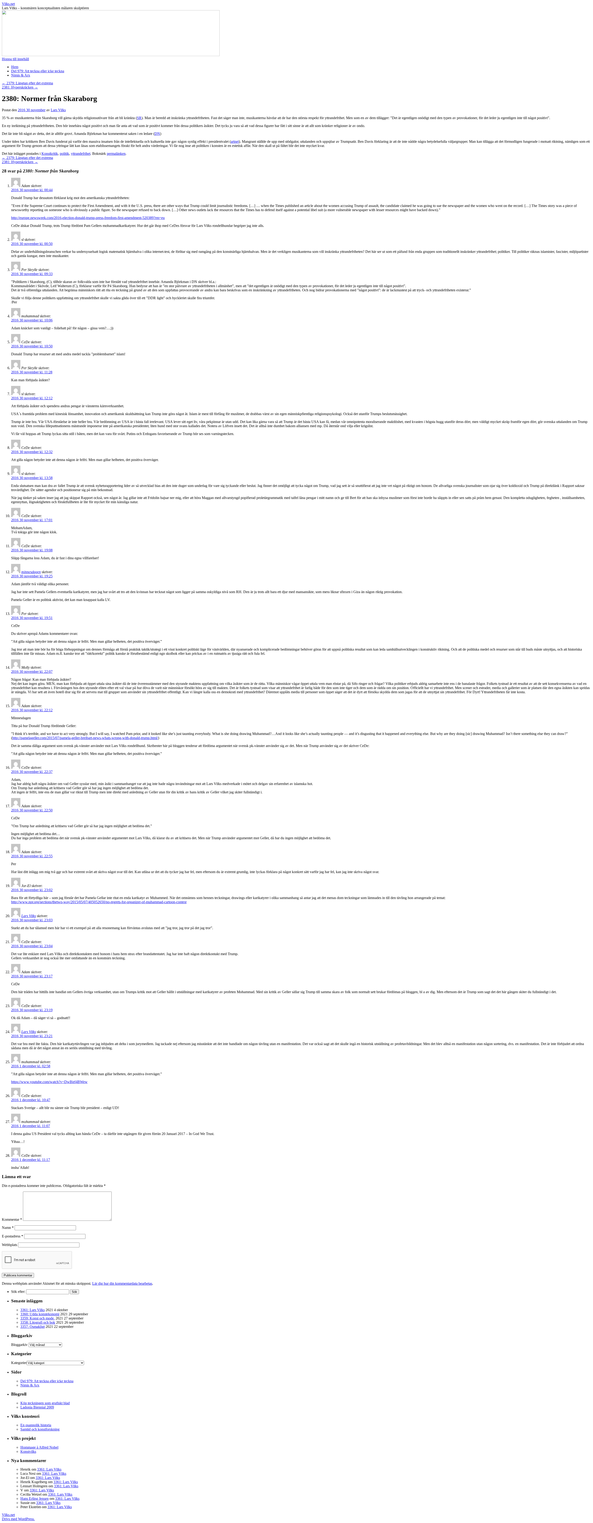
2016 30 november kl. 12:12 (32, 398)
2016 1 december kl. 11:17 (30, 1160)
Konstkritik (49, 154)
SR (139, 118)
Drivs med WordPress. (18, 1519)
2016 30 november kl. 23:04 (32, 946)
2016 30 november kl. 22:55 (32, 856)
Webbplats (9, 1245)
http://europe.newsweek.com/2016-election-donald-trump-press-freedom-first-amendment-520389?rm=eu (88, 218)
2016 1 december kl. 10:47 (30, 1100)
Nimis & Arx (20, 75)
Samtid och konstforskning (40, 1429)
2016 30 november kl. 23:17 (32, 976)
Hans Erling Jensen (34, 1499)
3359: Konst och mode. (37, 1318)
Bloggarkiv (19, 1345)
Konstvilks (28, 1451)
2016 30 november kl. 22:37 (32, 772)
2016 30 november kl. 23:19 (32, 1010)
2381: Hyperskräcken (20, 87)
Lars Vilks (58, 110)
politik (64, 154)
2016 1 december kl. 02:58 (30, 1066)
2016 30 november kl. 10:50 (32, 346)
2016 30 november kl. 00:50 (32, 244)
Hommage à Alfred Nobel (39, 1447)
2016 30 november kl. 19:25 (32, 576)
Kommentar (12, 1219)
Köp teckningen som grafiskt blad (45, 1403)
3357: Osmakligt (32, 1327)
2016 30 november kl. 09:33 (32, 274)
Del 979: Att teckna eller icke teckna (37, 71)
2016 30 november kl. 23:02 (32, 890)
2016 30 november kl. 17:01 (32, 520)
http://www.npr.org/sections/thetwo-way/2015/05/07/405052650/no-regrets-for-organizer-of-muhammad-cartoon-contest (98, 902)
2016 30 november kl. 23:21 (32, 1036)
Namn (8, 1228)
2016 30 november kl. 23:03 (32, 920)
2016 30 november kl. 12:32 (32, 452)
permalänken (116, 154)
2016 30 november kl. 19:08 (32, 550)
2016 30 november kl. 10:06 (32, 320)
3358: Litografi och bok (37, 1322)
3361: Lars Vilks (32, 1310)
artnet (235, 141)
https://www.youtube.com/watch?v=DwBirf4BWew (49, 1082)
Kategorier (19, 1363)
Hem (14, 67)
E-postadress (12, 1236)
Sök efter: (18, 1292)
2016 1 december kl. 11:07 (30, 1126)
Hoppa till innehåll (15, 59)
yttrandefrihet (80, 154)
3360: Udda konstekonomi (39, 1314)
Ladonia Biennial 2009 (37, 1407)
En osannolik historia (35, 1425)
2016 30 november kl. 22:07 (32, 672)
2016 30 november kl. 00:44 (32, 190)
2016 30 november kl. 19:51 (32, 618)
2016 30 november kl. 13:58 (32, 478)
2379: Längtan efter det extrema (27, 83)
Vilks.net (8, 4)
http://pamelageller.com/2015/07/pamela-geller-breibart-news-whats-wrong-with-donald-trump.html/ (85, 738)
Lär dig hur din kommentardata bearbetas (122, 1283)
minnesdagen (31, 572)
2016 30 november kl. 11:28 (31, 372)
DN (157, 134)
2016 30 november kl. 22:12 (32, 710)
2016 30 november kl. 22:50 (32, 810)
